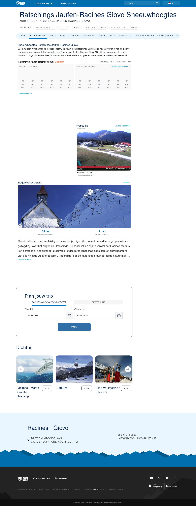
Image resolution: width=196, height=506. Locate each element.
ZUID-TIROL (27, 20)
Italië (63, 28)
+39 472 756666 (127, 434)
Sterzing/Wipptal (45, 28)
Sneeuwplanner (145, 36)
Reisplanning (68, 3)
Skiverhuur (98, 302)
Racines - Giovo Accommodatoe (49, 302)
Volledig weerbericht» (120, 66)
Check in (29, 309)
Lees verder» (24, 259)
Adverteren (61, 478)
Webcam (64, 36)
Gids (23, 36)
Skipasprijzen (165, 36)
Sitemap (77, 489)
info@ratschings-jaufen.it (137, 438)
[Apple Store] (171, 485)
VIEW (47, 388)
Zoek (74, 327)
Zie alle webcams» (123, 125)
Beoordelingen (106, 36)
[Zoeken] (157, 3)
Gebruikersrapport (83, 36)
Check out (79, 309)
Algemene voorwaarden (61, 489)
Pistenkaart (126, 36)
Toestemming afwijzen (116, 489)
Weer (53, 36)
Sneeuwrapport (44, 3)
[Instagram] (167, 478)
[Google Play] (155, 485)
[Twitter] (159, 478)
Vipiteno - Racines (96, 28)
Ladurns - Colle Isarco (124, 28)
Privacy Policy (44, 489)
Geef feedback (25, 93)
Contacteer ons (41, 478)
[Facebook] (175, 478)
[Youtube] (151, 478)
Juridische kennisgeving (26, 489)
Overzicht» (126, 182)
